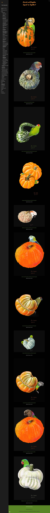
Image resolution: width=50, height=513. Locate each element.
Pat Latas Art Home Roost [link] (4, 8)
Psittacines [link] (3, 12)
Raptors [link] (3, 77)
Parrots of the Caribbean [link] (4, 64)
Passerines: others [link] (4, 70)
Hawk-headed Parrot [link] (4, 26)
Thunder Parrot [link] (5, 51)
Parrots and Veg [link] (5, 59)
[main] (29, 4)
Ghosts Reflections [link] (5, 54)
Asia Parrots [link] (4, 16)
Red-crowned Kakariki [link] (4, 41)
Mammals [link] (2, 80)
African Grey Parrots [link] (4, 15)
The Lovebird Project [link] (4, 27)
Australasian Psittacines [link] (4, 18)
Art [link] (1, 90)
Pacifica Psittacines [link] (5, 44)
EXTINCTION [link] (3, 81)
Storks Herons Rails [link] (5, 71)
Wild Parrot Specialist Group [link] (5, 62)
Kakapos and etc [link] (3, 88)
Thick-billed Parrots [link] (4, 39)
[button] (49, 1)
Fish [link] (2, 82)
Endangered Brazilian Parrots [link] (5, 24)
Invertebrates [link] (3, 85)
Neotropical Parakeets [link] (4, 29)
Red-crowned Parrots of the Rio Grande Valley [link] (5, 32)
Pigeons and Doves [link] (4, 75)
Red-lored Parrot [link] (5, 35)
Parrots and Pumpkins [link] (4, 57)
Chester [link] (4, 49)
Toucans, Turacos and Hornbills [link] (5, 65)
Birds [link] (2, 11)
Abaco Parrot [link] (4, 13)
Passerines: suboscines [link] (3, 67)
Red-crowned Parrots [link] (4, 34)
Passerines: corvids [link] (4, 69)
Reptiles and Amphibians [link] (3, 84)
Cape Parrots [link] (4, 22)
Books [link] (2, 89)
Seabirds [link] (3, 76)
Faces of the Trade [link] (5, 60)
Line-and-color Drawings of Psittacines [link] (5, 46)
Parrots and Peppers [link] (4, 55)
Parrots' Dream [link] (5, 50)
